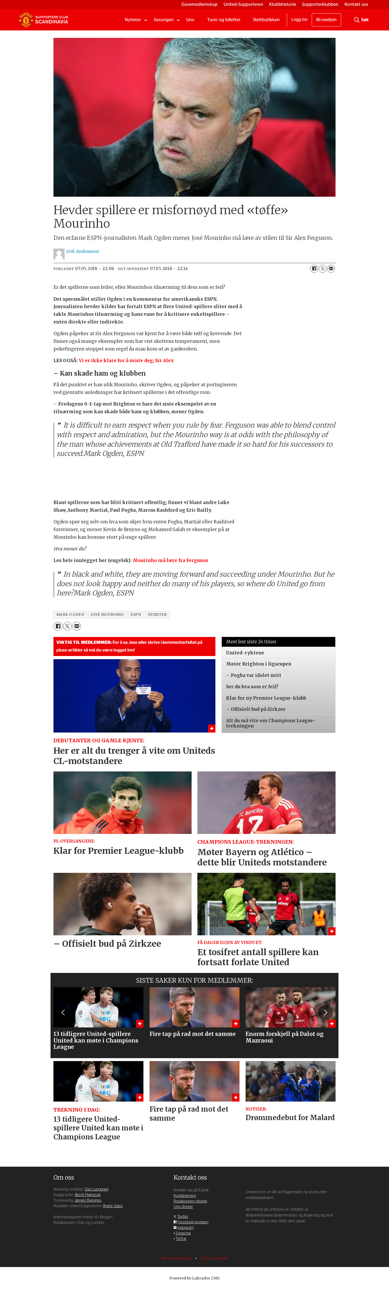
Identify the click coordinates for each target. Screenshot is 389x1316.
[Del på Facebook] (314, 269)
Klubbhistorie (282, 4)
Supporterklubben (320, 4)
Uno (190, 19)
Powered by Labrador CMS (194, 1278)
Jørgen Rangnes (88, 1200)
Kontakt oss (356, 4)
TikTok (181, 1239)
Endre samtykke (214, 1258)
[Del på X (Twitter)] (323, 269)
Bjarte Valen (113, 1206)
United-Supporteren (243, 4)
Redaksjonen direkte (190, 1201)
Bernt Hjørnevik (88, 1195)
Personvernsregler (177, 1258)
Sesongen (164, 19)
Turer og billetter (224, 19)
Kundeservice (185, 1196)
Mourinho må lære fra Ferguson (170, 560)
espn (135, 614)
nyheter (157, 614)
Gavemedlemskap (200, 4)
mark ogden (70, 614)
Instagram (186, 1228)
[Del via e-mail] (331, 269)
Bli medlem (326, 20)
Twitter (182, 1217)
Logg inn (299, 19)
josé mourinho (107, 614)
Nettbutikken (266, 19)
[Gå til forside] (43, 19)
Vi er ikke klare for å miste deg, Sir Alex (126, 360)
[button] (63, 1012)
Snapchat (183, 1233)
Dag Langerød (96, 1189)
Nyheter (133, 19)
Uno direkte (183, 1207)
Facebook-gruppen (193, 1222)
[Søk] (356, 20)
